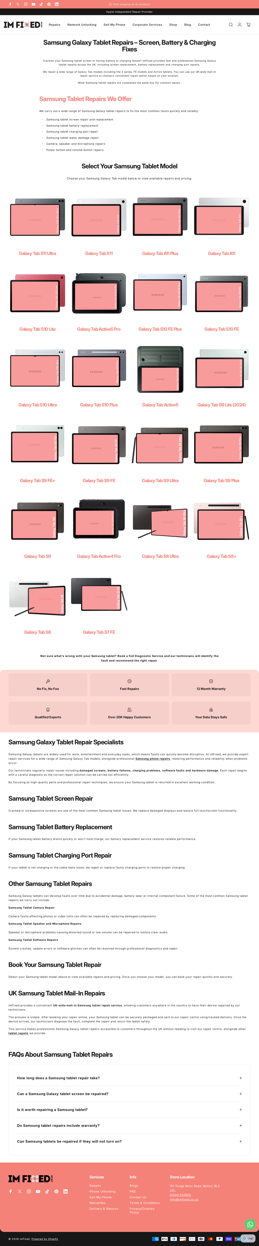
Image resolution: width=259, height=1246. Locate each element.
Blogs (134, 1185)
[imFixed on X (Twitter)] (18, 4)
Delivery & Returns (104, 1208)
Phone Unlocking (103, 1191)
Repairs (95, 1185)
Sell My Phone (101, 1197)
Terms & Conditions (145, 1203)
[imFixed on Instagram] (25, 4)
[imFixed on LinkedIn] (56, 4)
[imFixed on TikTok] (41, 4)
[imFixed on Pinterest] (49, 4)
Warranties (98, 1203)
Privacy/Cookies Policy (142, 1210)
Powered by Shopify (45, 1238)
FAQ (133, 1191)
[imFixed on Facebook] (10, 4)
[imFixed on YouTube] (33, 4)
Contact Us (138, 1197)
